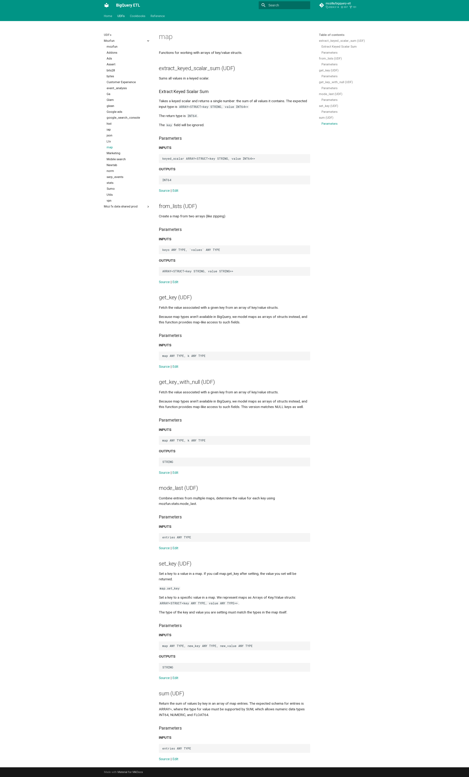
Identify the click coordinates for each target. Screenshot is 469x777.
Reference (158, 16)
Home (108, 16)
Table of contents (331, 35)
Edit (175, 190)
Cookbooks (137, 16)
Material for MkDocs (130, 772)
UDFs (121, 16)
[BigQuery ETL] (106, 5)
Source (164, 190)
